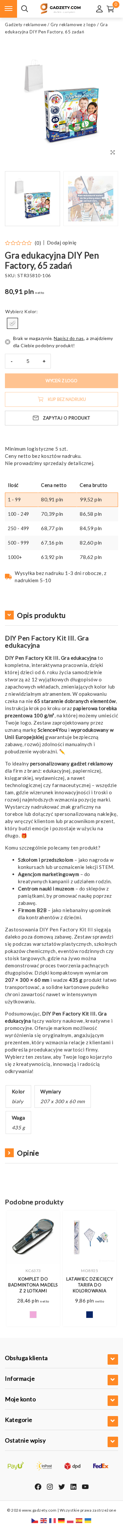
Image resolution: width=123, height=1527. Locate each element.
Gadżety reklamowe (26, 24)
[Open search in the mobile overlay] (24, 9)
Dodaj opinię (62, 242)
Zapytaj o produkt (67, 418)
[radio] (12, 323)
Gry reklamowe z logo (73, 24)
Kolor (30, 311)
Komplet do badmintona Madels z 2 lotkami (33, 1284)
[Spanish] (79, 1520)
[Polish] (70, 1520)
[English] (44, 1520)
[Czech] (35, 1520)
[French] (52, 1520)
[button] (105, 198)
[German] (61, 1520)
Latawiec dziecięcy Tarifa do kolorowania (89, 1284)
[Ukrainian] (88, 1520)
